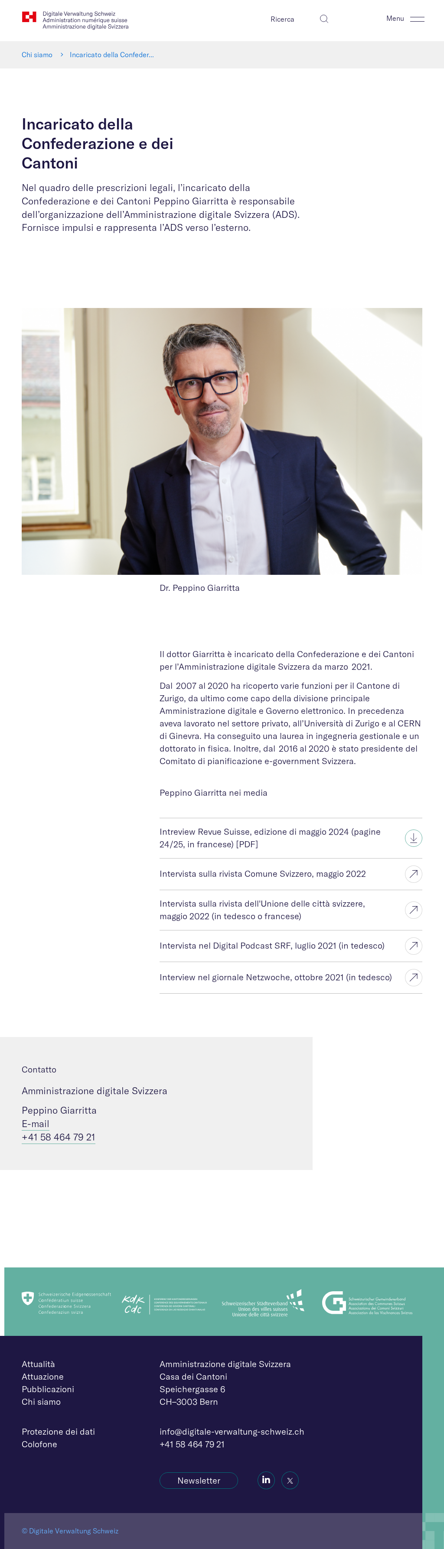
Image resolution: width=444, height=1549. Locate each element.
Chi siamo (37, 54)
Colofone (39, 1444)
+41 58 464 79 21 (58, 1137)
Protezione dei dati (58, 1431)
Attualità (38, 1363)
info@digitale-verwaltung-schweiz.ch (232, 1431)
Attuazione (43, 1376)
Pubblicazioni (48, 1389)
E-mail (35, 1124)
